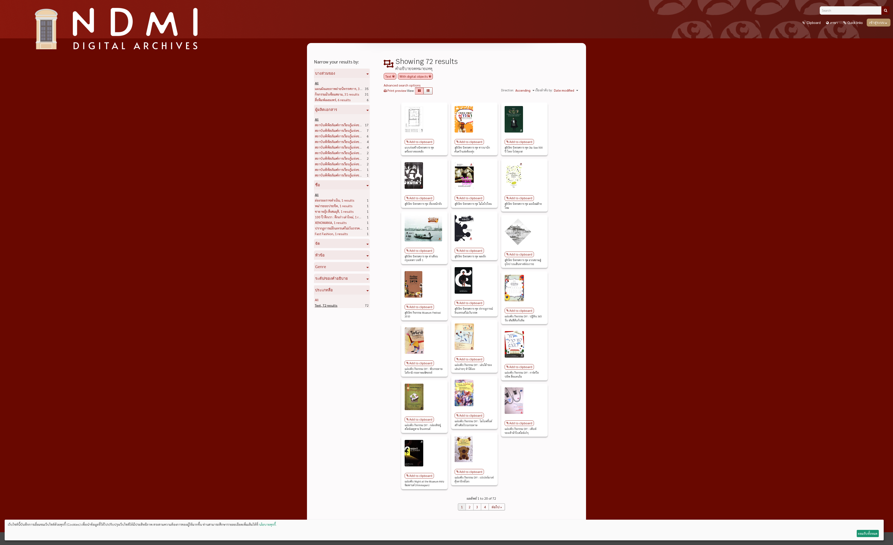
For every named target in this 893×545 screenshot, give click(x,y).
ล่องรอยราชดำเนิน (334, 200)
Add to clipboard (420, 142)
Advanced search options (402, 85)
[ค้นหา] (885, 10)
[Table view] (428, 90)
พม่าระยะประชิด (334, 206)
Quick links (855, 23)
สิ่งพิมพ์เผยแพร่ (333, 100)
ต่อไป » (497, 507)
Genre (320, 266)
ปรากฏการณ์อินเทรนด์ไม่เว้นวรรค (344, 228)
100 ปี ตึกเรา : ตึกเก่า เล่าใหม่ (341, 217)
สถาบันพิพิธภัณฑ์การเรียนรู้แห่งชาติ (346, 147)
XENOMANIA (331, 222)
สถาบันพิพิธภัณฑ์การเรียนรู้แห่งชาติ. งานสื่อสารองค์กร (358, 153)
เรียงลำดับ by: (544, 90)
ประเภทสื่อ (324, 289)
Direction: (507, 90)
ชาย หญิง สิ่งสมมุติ (334, 211)
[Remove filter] (393, 76)
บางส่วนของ (325, 73)
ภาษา (834, 23)
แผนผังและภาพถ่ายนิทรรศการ (344, 88)
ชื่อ (317, 184)
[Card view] (419, 90)
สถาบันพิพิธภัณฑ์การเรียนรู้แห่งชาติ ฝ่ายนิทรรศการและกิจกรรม (365, 164)
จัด (317, 243)
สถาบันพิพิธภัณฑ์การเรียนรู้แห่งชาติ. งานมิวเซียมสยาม (358, 158)
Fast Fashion (331, 234)
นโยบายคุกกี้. (268, 524)
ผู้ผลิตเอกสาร (326, 109)
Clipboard (813, 23)
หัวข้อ (320, 255)
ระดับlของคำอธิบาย (331, 278)
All (317, 83)
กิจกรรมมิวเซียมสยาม (337, 94)
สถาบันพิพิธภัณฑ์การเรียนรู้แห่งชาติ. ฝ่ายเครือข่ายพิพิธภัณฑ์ (362, 175)
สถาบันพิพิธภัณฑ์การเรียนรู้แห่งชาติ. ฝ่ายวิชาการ (356, 125)
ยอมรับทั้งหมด (867, 533)
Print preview (396, 90)
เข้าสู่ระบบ (877, 22)
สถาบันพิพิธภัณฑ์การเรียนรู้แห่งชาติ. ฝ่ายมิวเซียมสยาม (358, 169)
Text (326, 305)
